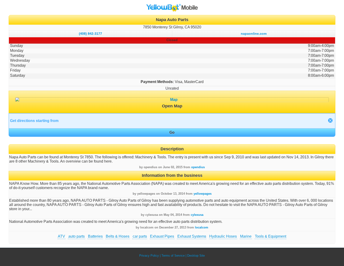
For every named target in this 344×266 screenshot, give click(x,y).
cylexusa (197, 215)
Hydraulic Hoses (223, 236)
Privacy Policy (149, 255)
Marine (246, 236)
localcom (201, 227)
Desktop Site (196, 255)
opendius (198, 167)
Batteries (95, 236)
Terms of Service (173, 255)
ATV (61, 236)
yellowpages (203, 193)
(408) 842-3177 (90, 33)
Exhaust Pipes (162, 236)
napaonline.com (254, 33)
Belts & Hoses (117, 236)
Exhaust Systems (191, 236)
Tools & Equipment (270, 236)
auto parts (76, 236)
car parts (140, 236)
